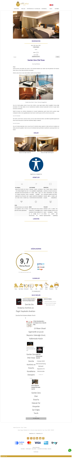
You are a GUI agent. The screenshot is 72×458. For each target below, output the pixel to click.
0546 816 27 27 (39, 433)
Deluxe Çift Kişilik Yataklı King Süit (47, 152)
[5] (53, 36)
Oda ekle (15, 57)
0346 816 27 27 (32, 433)
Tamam (57, 56)
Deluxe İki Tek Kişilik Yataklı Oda (25, 152)
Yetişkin (34, 52)
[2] (50, 36)
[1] (49, 36)
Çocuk (35, 55)
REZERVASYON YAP (35, 56)
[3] (51, 36)
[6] (55, 36)
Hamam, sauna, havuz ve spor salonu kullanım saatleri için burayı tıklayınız (27, 73)
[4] (52, 36)
